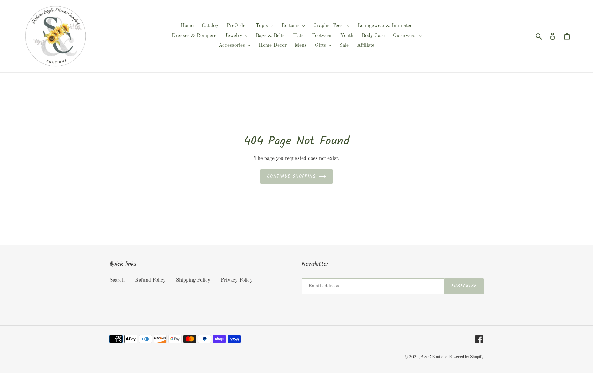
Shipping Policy (193, 280)
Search (117, 280)
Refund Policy (150, 280)
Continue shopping (291, 176)
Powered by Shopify (466, 357)
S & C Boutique (434, 357)
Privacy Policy (237, 280)
